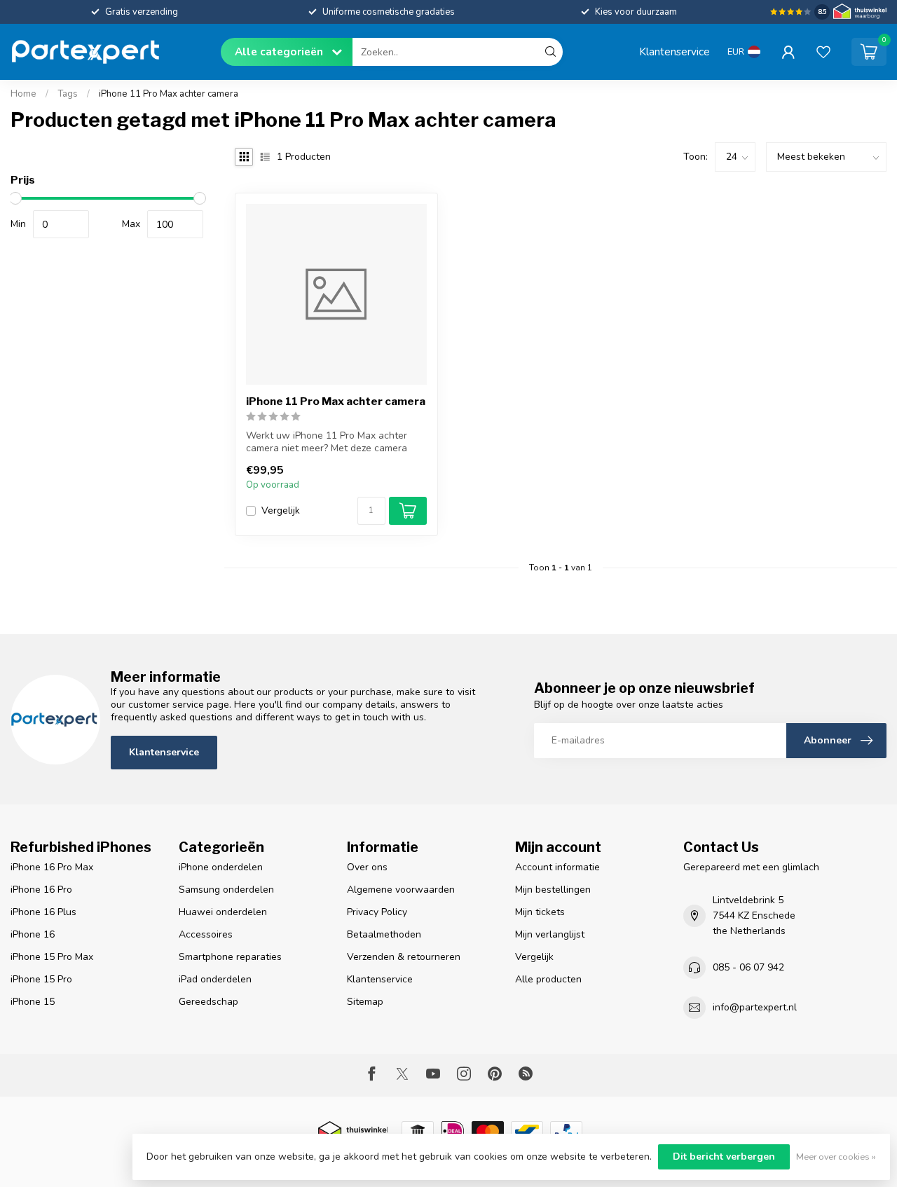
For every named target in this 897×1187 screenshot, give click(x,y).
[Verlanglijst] (823, 52)
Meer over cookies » (836, 1156)
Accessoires (206, 934)
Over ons (367, 867)
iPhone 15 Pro (41, 979)
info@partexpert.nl (755, 1007)
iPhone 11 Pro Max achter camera (168, 94)
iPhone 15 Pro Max (52, 956)
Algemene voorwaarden (401, 889)
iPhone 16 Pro (41, 889)
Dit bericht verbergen (724, 1156)
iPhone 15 (33, 1001)
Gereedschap (208, 1001)
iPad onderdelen (215, 979)
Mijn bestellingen (553, 889)
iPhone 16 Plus (43, 912)
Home (23, 94)
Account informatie (557, 867)
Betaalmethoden (384, 934)
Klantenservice (674, 51)
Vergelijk (280, 510)
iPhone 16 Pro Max (52, 867)
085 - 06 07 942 (748, 967)
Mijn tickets (540, 912)
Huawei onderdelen (223, 912)
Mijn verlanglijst (549, 934)
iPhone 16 (33, 934)
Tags (67, 94)
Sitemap (365, 1001)
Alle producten (548, 979)
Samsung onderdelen (226, 889)
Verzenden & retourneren (403, 956)
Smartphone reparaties (230, 956)
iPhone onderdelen (221, 867)
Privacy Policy (377, 912)
